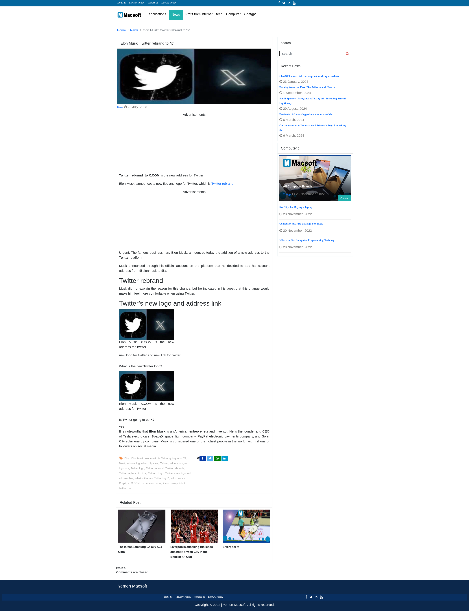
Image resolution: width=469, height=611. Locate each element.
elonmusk (150, 458)
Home (121, 30)
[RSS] (289, 3)
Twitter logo (137, 468)
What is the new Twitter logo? (152, 478)
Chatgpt (344, 198)
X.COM (135, 483)
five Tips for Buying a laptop (295, 207)
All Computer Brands (297, 186)
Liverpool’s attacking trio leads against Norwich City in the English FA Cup (191, 551)
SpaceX (153, 463)
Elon (127, 458)
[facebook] (279, 3)
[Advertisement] (194, 143)
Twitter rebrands (174, 468)
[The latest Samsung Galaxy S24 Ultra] (142, 526)
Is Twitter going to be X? (172, 458)
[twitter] (283, 3)
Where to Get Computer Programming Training (306, 240)
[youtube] (294, 3)
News (134, 30)
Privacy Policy (136, 3)
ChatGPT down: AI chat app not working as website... (310, 76)
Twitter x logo (155, 473)
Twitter (164, 463)
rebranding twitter (137, 463)
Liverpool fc (231, 546)
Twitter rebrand (222, 183)
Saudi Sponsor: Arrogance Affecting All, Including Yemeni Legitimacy (312, 101)
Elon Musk (137, 458)
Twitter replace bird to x (132, 473)
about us (121, 3)
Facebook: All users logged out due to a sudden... (307, 114)
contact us (153, 3)
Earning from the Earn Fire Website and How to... (308, 87)
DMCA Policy (168, 3)
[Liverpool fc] (246, 526)
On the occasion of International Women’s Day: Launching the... (312, 128)
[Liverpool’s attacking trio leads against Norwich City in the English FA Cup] (194, 526)
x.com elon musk (151, 483)
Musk (122, 463)
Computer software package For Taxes (301, 223)
